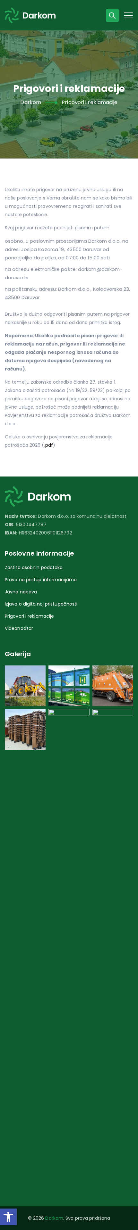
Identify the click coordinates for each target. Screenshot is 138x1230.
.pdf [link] (48, 445)
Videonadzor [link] (19, 628)
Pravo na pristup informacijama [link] (41, 579)
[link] (8, 1217)
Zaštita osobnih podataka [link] (34, 567)
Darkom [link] (54, 1218)
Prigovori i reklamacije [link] (29, 616)
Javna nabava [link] (21, 592)
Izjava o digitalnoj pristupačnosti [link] (41, 604)
